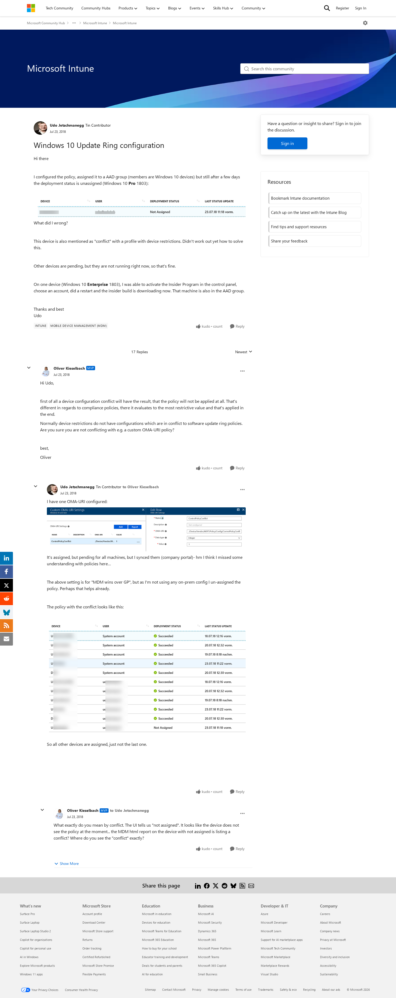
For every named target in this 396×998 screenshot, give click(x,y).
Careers (325, 914)
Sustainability (329, 974)
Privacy (196, 989)
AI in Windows (29, 957)
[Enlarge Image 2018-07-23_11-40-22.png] (140, 207)
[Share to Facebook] (207, 885)
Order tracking (91, 948)
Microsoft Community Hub (46, 23)
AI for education (152, 974)
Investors (326, 948)
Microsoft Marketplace (275, 957)
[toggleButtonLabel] (365, 23)
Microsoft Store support (97, 931)
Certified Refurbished (96, 957)
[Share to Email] (251, 885)
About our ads (331, 989)
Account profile (92, 914)
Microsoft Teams (208, 957)
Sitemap (150, 989)
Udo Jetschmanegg (67, 125)
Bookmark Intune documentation (300, 198)
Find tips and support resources (298, 226)
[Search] (327, 8)
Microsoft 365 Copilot (212, 966)
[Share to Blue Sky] (233, 885)
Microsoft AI (206, 914)
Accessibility (328, 966)
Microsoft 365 (207, 940)
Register (342, 8)
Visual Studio (269, 974)
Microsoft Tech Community (278, 948)
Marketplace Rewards (275, 966)
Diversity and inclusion (335, 957)
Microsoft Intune (95, 23)
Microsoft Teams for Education (161, 931)
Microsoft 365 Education (158, 940)
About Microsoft (330, 922)
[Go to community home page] (31, 8)
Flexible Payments (94, 974)
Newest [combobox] (243, 352)
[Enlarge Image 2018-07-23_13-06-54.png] (146, 529)
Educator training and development (165, 957)
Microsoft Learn (271, 931)
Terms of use (243, 989)
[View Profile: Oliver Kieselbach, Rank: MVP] (45, 371)
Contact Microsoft (174, 989)
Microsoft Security (210, 922)
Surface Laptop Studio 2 (35, 931)
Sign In (360, 8)
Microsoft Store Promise (98, 966)
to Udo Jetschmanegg (129, 810)
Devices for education (156, 922)
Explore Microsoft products (37, 966)
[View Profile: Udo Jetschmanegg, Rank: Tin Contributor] (40, 128)
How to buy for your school (159, 948)
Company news (330, 931)
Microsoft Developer (274, 922)
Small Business (207, 974)
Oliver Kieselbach (69, 368)
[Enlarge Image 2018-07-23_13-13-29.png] (146, 680)
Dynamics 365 (207, 931)
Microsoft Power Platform (214, 948)
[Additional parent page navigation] (74, 23)
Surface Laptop (29, 922)
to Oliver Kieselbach (141, 486)
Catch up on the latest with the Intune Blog (309, 212)
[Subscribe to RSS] (242, 885)
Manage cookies (218, 989)
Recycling (309, 989)
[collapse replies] (29, 368)
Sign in (287, 143)
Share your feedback (289, 241)
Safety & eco (288, 989)
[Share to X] (215, 885)
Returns (87, 940)
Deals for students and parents (162, 966)
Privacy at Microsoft (333, 940)
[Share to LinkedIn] (198, 885)
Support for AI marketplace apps (282, 940)
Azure (264, 914)
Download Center (93, 922)
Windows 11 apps (31, 974)
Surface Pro (27, 914)
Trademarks (265, 989)
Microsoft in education (156, 914)
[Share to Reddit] (224, 885)
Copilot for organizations (36, 940)
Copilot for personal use (35, 948)
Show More (69, 863)
